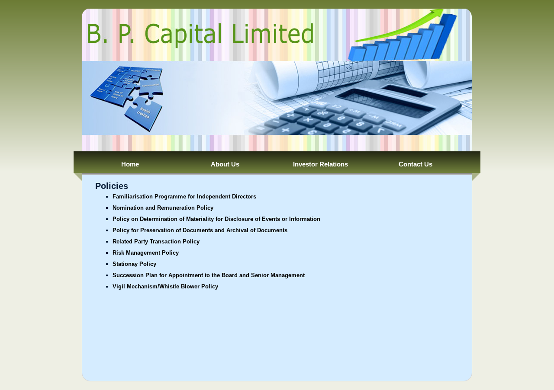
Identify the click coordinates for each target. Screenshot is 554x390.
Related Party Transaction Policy (156, 241)
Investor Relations (320, 164)
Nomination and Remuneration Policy (163, 208)
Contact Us (415, 164)
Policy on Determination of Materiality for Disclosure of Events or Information (216, 219)
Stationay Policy (134, 264)
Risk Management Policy (146, 252)
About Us (225, 164)
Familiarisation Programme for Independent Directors (184, 196)
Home (130, 164)
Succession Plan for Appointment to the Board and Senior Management (209, 275)
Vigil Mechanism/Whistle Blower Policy (165, 286)
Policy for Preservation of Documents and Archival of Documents (200, 230)
